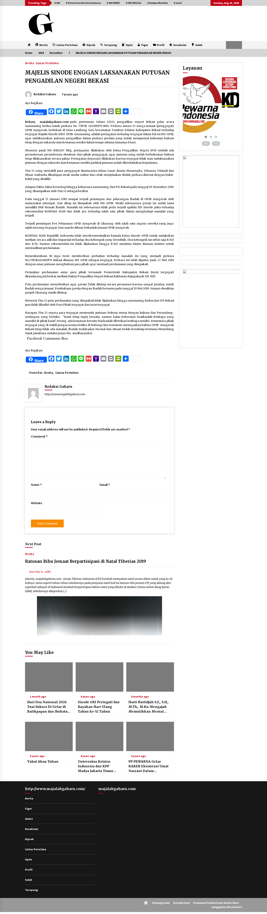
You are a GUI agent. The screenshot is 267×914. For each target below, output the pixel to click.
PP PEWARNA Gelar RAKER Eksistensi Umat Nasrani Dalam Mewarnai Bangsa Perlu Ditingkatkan (148, 766)
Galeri (29, 819)
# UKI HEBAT (113, 2)
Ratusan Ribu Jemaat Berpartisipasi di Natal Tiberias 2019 (85, 561)
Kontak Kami (181, 903)
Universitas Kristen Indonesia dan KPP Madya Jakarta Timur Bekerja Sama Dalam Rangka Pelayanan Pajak (99, 766)
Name (36, 485)
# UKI (57, 2)
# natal (178, 2)
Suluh (28, 880)
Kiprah (29, 839)
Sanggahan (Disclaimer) (226, 907)
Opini (28, 859)
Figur (28, 808)
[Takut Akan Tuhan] (49, 736)
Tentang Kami (161, 903)
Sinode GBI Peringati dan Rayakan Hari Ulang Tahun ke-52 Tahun (99, 706)
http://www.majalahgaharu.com (65, 394)
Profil (28, 869)
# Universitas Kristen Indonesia (83, 2)
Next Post (33, 544)
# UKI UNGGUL (133, 2)
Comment (39, 436)
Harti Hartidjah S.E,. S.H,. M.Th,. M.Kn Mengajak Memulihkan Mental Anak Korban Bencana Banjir (148, 707)
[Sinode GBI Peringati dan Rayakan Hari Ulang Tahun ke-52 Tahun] (99, 677)
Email (104, 485)
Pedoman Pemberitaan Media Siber (216, 903)
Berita (29, 63)
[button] (230, 45)
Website (36, 503)
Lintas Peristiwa (47, 63)
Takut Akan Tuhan (42, 761)
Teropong (31, 890)
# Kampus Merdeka (157, 2)
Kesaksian (31, 829)
